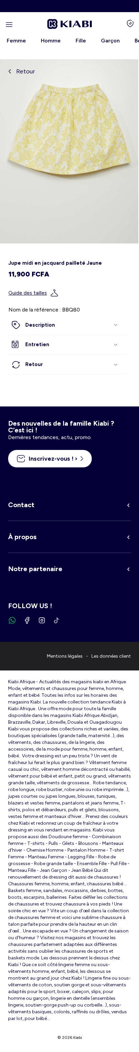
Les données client (111, 656)
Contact (21, 505)
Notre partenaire (35, 569)
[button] (67, 325)
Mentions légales (65, 656)
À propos (22, 537)
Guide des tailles (27, 293)
